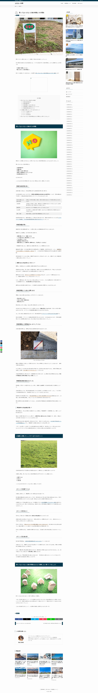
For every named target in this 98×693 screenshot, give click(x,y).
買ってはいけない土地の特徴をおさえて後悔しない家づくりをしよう (35, 116)
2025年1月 (69, 121)
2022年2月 (69, 185)
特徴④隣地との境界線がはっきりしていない (31, 106)
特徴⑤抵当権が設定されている (28, 108)
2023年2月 (69, 164)
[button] (19, 619)
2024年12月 (69, 123)
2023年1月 (69, 166)
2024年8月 (69, 130)
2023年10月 (69, 147)
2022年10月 (69, 173)
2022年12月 (69, 168)
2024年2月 (69, 140)
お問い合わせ (48, 689)
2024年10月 (69, 126)
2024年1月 (69, 142)
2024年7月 (69, 133)
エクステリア (69, 94)
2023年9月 (69, 149)
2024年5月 (69, 135)
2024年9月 (69, 128)
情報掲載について (54, 689)
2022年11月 (69, 171)
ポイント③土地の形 (27, 114)
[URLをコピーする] (59, 619)
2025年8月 (69, 111)
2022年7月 (69, 178)
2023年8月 (69, 152)
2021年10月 (69, 192)
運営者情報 (43, 689)
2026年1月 (69, 104)
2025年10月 (69, 109)
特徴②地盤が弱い (26, 103)
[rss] (81, 0)
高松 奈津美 (21, 642)
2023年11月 (69, 145)
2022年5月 (69, 180)
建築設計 (17, 15)
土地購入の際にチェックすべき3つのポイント (30, 109)
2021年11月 (69, 190)
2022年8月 (69, 175)
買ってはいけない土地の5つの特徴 (28, 100)
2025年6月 (69, 114)
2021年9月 (69, 194)
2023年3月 (69, 161)
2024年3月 (69, 137)
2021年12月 (69, 187)
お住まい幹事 (19, 3)
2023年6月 (69, 156)
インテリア (69, 91)
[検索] (82, 0)
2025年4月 (69, 116)
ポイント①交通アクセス (27, 111)
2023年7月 (69, 154)
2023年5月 (69, 159)
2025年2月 (69, 118)
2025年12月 (69, 107)
